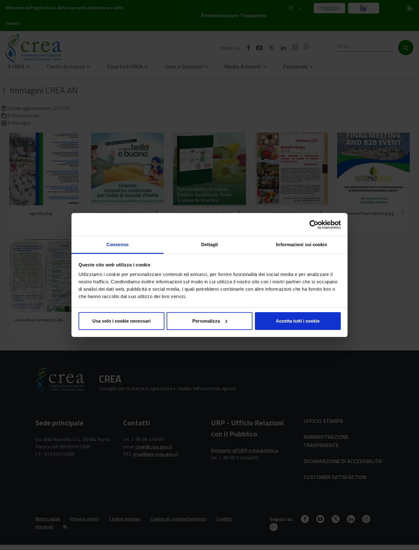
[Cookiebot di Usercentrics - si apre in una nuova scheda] (314, 224)
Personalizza (206, 320)
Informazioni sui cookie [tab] (301, 244)
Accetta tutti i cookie (298, 320)
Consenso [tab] (117, 244)
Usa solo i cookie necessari (121, 320)
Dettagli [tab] (209, 244)
